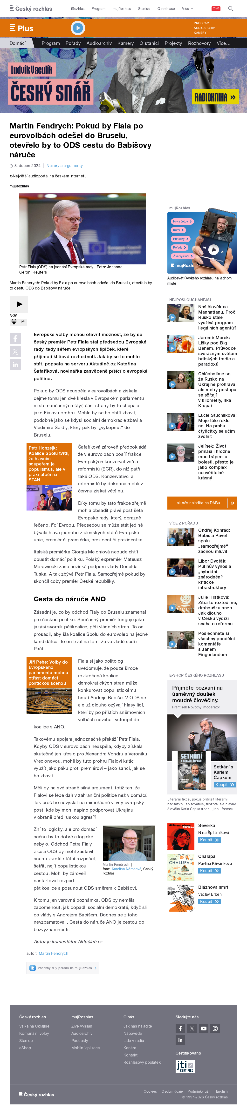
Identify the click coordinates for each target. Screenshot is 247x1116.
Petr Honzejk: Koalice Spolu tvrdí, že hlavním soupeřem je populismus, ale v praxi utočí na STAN (49, 463)
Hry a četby (180, 221)
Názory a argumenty (65, 165)
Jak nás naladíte (138, 1026)
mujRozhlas (122, 9)
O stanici (149, 43)
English (222, 1091)
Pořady (73, 43)
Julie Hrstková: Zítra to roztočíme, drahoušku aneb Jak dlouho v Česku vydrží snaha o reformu (217, 610)
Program (98, 9)
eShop (25, 1048)
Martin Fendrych (53, 953)
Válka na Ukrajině (34, 1026)
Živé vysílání (181, 256)
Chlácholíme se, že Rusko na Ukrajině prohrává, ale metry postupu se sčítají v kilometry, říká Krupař (217, 389)
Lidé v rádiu (134, 1040)
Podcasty (79, 1040)
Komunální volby (34, 1033)
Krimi (176, 230)
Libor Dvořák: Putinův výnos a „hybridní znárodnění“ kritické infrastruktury (214, 574)
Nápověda (133, 1033)
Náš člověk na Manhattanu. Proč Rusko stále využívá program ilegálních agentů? (217, 317)
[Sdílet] (22, 322)
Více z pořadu (183, 523)
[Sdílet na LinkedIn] (15, 364)
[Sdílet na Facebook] (15, 338)
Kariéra (130, 1048)
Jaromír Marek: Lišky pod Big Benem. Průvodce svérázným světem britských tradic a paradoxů (217, 351)
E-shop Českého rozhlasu (196, 675)
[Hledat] (230, 8)
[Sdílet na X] (15, 351)
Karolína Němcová (126, 869)
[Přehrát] (19, 304)
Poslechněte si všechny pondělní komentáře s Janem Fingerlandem (216, 644)
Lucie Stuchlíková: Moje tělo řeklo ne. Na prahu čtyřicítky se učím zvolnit (217, 426)
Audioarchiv (204, 28)
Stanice (144, 9)
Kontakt (130, 1055)
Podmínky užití (199, 1091)
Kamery (200, 32)
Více (224, 43)
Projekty (173, 43)
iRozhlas (78, 9)
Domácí (18, 43)
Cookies (150, 1091)
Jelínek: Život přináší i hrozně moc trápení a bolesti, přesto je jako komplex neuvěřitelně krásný (215, 462)
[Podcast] (14, 322)
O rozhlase (166, 9)
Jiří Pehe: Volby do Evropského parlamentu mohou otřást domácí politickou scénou (48, 672)
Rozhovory (199, 43)
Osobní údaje (172, 1091)
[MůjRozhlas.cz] (19, 186)
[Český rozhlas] (31, 8)
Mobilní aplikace (85, 1048)
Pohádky (179, 239)
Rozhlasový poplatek (142, 1062)
